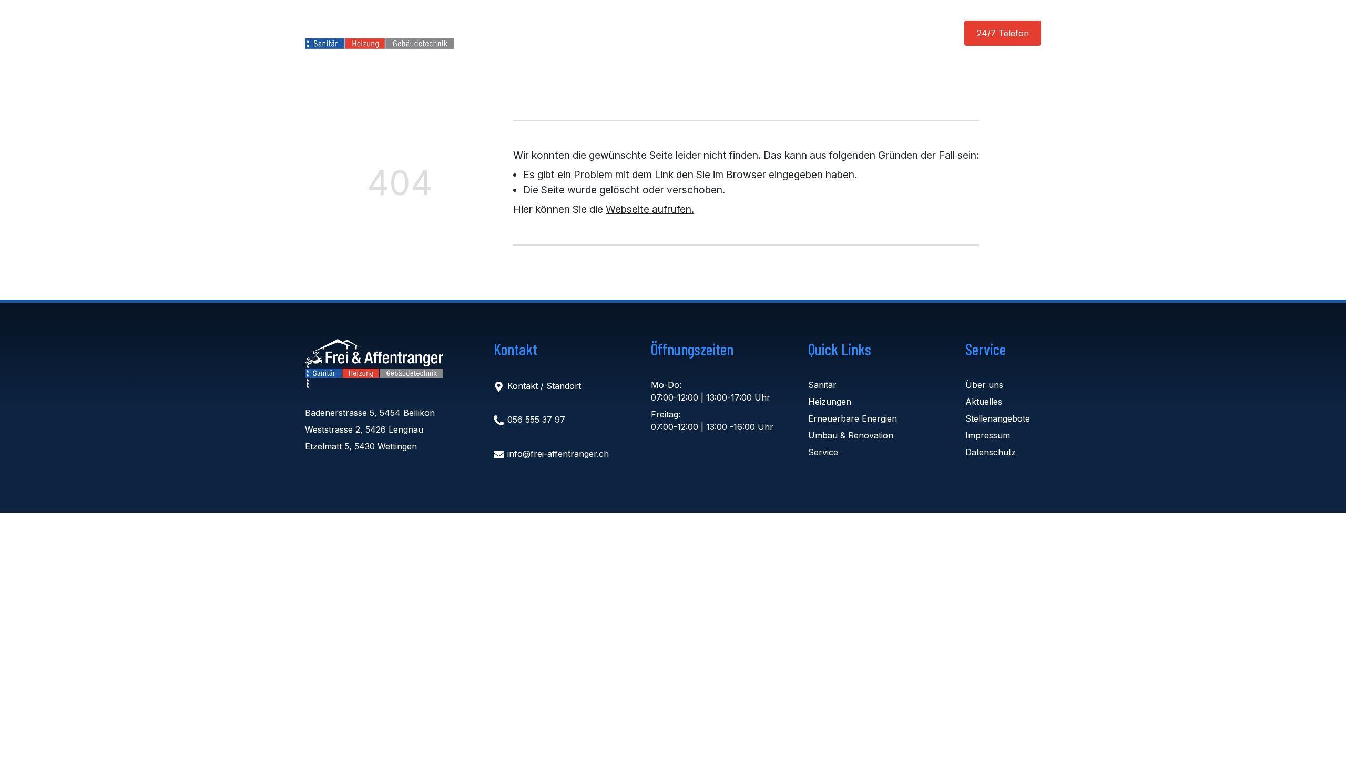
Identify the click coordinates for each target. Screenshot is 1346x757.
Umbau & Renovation (850, 435)
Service (823, 452)
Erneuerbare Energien (852, 418)
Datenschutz (990, 452)
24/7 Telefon (1003, 33)
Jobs (771, 33)
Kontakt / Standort (544, 386)
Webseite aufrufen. (650, 209)
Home (524, 33)
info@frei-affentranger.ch (558, 453)
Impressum (987, 435)
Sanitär (822, 385)
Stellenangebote (997, 418)
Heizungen (829, 401)
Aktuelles (657, 33)
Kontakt (820, 33)
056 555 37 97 (536, 420)
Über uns (722, 33)
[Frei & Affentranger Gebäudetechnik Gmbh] (374, 363)
